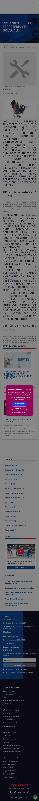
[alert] (19, 400)
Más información (19, 399)
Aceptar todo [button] (19, 404)
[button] (19, 413)
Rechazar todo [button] (19, 408)
